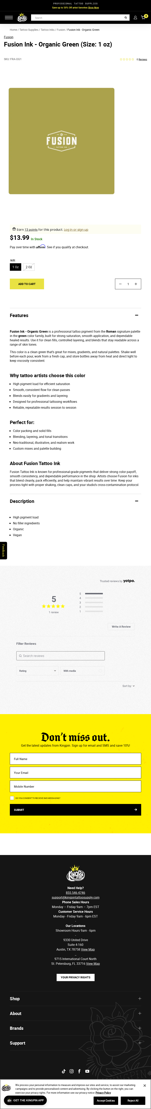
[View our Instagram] (72, 1071)
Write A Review (121, 626)
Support (17, 1043)
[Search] (126, 18)
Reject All (133, 1100)
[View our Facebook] (79, 1071)
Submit (19, 810)
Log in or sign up (76, 229)
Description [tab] (22, 501)
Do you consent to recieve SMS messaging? (38, 798)
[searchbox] (60, 655)
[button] (25, 1100)
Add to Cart (27, 284)
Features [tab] (19, 315)
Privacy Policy (103, 1092)
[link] (92, 611)
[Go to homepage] (22, 17)
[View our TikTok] (64, 1071)
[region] (75, 1094)
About (15, 1013)
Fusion (8, 37)
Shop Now (93, 7)
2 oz (29, 267)
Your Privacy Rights (75, 977)
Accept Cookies (106, 1100)
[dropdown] (37, 670)
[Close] (144, 1085)
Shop (15, 998)
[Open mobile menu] (9, 17)
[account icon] (135, 17)
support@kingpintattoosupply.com (75, 897)
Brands (16, 1028)
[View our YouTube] (87, 1071)
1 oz (15, 267)
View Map (93, 963)
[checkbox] (83, 670)
